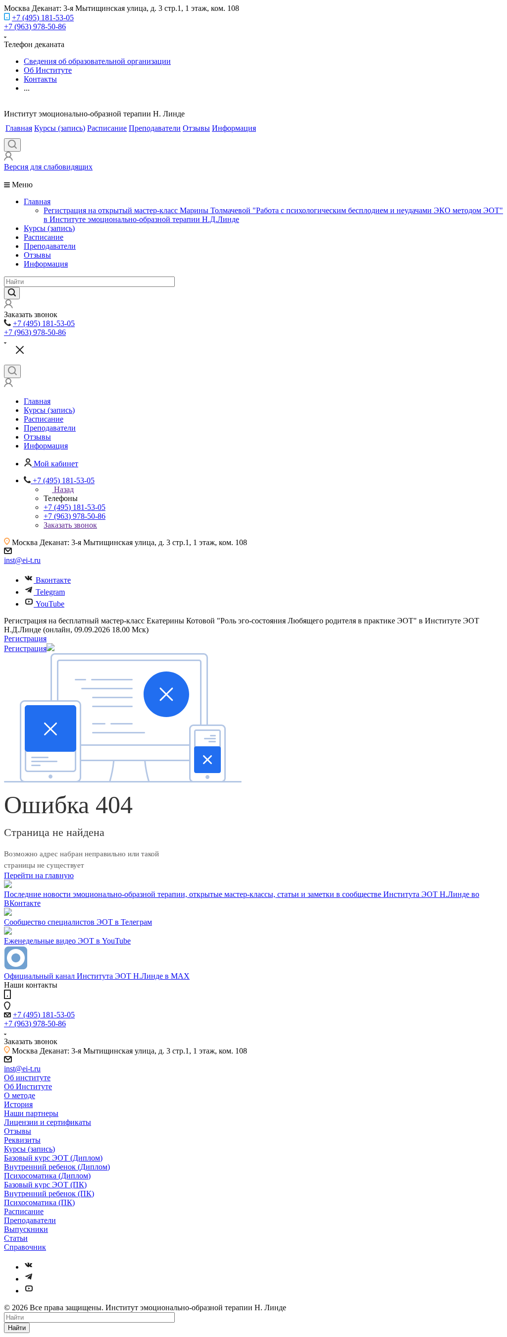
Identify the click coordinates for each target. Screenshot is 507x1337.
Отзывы (196, 128)
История (18, 1104)
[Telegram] (29, 1279)
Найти (17, 1328)
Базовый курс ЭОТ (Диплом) (53, 1158)
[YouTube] (29, 1290)
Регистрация (25, 638)
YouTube (50, 604)
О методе (19, 1095)
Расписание (107, 128)
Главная (18, 128)
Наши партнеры (31, 1113)
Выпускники (26, 1229)
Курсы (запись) (59, 128)
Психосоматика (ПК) (39, 1202)
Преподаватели (155, 128)
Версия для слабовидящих (48, 167)
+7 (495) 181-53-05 (43, 17)
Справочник (25, 1247)
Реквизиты (22, 1140)
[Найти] (12, 293)
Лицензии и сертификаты (47, 1122)
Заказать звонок (70, 525)
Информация (234, 128)
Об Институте (28, 1086)
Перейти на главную (39, 875)
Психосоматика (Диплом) (47, 1175)
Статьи (16, 1238)
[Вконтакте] (29, 1267)
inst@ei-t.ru (22, 560)
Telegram (50, 592)
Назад (64, 489)
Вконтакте (53, 580)
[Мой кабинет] (8, 158)
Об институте (27, 1077)
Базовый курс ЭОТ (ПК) (45, 1184)
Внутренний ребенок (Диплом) (57, 1167)
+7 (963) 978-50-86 (35, 26)
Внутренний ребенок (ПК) (49, 1193)
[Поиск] (12, 145)
